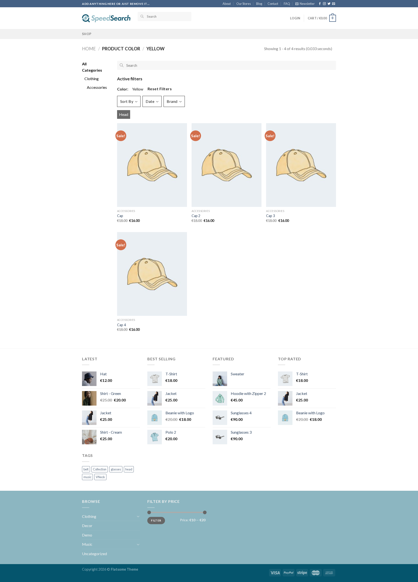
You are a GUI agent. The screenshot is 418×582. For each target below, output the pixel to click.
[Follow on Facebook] (319, 4)
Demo (87, 535)
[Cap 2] (226, 165)
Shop (86, 34)
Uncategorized (94, 553)
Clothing (89, 516)
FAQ (287, 4)
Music (87, 544)
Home (89, 48)
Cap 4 (121, 325)
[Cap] (152, 165)
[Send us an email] (333, 4)
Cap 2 (196, 216)
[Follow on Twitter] (329, 4)
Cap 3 (270, 216)
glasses (116, 469)
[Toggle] (138, 516)
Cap (120, 216)
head (123, 114)
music (87, 477)
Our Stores (243, 4)
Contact (273, 4)
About (227, 4)
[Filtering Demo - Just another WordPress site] (106, 18)
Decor (87, 525)
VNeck (100, 477)
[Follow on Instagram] (324, 4)
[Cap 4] (152, 274)
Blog (259, 4)
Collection (99, 469)
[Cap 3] (301, 165)
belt (86, 469)
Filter (156, 520)
